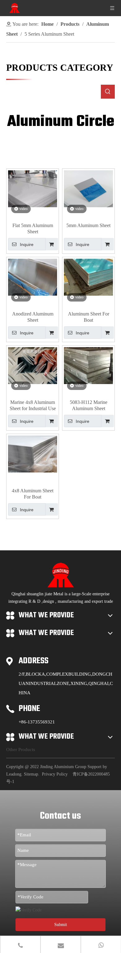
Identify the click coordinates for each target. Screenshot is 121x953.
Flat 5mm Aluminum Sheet (32, 228)
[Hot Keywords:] (108, 92)
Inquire (27, 244)
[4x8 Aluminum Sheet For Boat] (32, 453)
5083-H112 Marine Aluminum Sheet (88, 405)
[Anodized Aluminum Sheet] (32, 276)
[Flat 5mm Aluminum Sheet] (32, 188)
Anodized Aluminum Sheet (32, 317)
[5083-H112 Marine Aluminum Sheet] (88, 365)
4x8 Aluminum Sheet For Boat (32, 493)
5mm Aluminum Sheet (88, 225)
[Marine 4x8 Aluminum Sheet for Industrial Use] (32, 365)
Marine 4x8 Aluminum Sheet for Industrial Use (33, 405)
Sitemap (31, 774)
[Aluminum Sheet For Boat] (88, 276)
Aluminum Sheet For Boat (88, 317)
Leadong (13, 774)
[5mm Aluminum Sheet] (88, 188)
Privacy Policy (55, 774)
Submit (60, 924)
